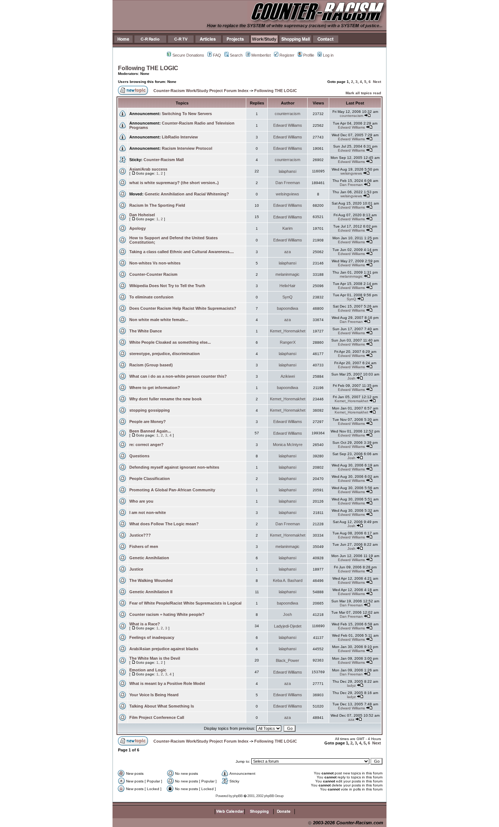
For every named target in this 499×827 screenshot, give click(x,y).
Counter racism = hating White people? (167, 614)
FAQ (217, 55)
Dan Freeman (287, 182)
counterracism (287, 113)
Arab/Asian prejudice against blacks (163, 649)
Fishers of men (143, 546)
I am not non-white (147, 512)
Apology (137, 228)
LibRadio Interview (180, 137)
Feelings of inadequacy (151, 637)
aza (287, 251)
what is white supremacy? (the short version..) (174, 182)
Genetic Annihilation (149, 558)
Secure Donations (188, 55)
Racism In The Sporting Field (157, 205)
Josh (351, 378)
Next (377, 82)
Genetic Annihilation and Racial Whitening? (187, 194)
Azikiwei (288, 376)
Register (286, 55)
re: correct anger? (146, 444)
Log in (328, 55)
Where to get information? (154, 387)
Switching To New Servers (187, 113)
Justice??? (140, 535)
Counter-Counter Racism (153, 274)
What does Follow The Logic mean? (164, 524)
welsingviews (351, 173)
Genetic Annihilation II (150, 592)
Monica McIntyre (287, 444)
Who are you (141, 501)
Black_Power (287, 660)
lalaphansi (287, 171)
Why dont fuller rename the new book (165, 399)
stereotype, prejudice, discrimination (164, 353)
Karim (287, 228)
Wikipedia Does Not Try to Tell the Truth (167, 285)
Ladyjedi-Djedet (287, 626)
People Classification (149, 478)
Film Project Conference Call (156, 717)
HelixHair (287, 285)
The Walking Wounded (151, 580)
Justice (136, 569)
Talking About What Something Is (161, 706)
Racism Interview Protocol (187, 148)
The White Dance (145, 331)
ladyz (351, 685)
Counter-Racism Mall (164, 159)
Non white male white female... (158, 319)
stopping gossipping (149, 410)
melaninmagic (287, 274)
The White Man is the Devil (154, 658)
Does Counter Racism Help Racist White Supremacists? (182, 308)
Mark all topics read (363, 93)
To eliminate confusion (151, 297)
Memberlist (261, 55)
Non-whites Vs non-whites (154, 263)
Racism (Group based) (151, 365)
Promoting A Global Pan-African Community (172, 490)
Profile (308, 55)
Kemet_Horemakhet (287, 331)
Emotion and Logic (147, 670)
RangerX (288, 342)
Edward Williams (287, 125)
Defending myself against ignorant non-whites (174, 467)
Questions (139, 456)
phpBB (238, 796)
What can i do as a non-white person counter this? (178, 376)
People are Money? (147, 421)
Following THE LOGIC (148, 68)
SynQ (287, 297)
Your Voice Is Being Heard (154, 695)
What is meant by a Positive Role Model (167, 683)
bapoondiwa (287, 308)
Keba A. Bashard (287, 580)
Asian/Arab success (148, 169)
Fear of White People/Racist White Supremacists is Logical (185, 603)
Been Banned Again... (150, 431)
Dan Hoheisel (142, 215)
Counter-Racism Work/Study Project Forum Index (200, 90)
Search (236, 55)
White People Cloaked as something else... (170, 342)
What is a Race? (144, 624)
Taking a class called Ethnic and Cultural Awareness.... (181, 251)
